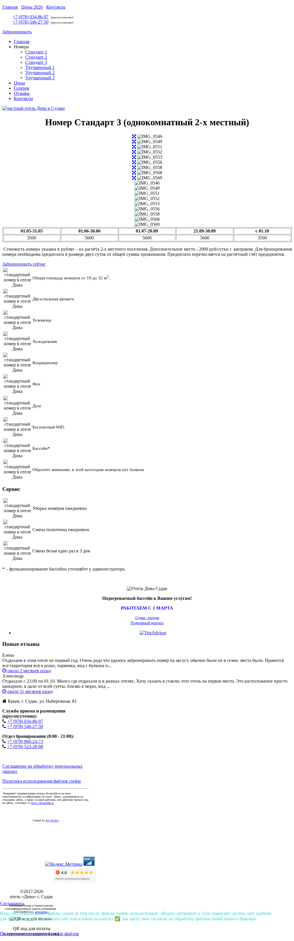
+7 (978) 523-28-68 (25, 746)
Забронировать (17, 31)
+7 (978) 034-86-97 (31, 16)
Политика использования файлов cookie (41, 781)
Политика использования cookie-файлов (39, 933)
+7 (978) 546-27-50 (31, 22)
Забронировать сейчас (24, 264)
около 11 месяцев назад (29, 691)
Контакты (55, 7)
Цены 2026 (32, 7)
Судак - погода (147, 618)
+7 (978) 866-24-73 (25, 741)
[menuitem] (21, 41)
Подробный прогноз (147, 623)
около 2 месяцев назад (28, 670)
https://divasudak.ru (42, 802)
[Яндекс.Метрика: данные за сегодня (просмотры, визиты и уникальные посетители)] (63, 864)
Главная (10, 7)
